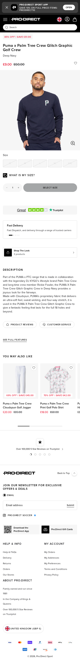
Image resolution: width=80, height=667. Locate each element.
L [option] (43, 163)
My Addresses (51, 558)
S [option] (13, 163)
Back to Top (63, 473)
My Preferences (52, 563)
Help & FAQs (10, 552)
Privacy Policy (51, 575)
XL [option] (58, 163)
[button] (7, 7)
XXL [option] (72, 163)
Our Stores (8, 575)
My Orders (49, 552)
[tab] (8, 495)
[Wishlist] (75, 63)
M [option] (28, 163)
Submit (70, 505)
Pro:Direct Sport (44, 656)
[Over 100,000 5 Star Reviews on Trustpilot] (40, 444)
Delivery (7, 558)
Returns (7, 563)
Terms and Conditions (55, 569)
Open (69, 7)
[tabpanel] (40, 505)
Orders (6, 569)
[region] (40, 110)
